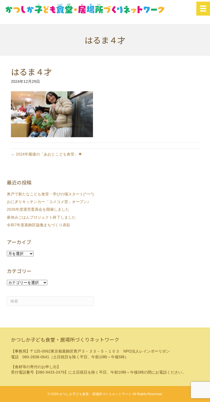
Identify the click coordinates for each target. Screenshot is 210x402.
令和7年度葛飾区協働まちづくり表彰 (38, 225)
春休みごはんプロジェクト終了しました (41, 217)
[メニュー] (203, 8)
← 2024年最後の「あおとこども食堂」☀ (46, 154)
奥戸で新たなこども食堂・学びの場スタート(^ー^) (50, 194)
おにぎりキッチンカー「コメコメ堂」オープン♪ (48, 201)
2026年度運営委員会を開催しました (38, 209)
